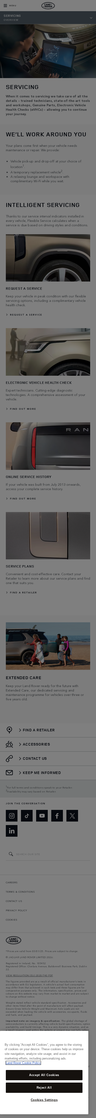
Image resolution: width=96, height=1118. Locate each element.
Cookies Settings (44, 1100)
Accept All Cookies (44, 1075)
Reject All (44, 1087)
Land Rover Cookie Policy (23, 1063)
